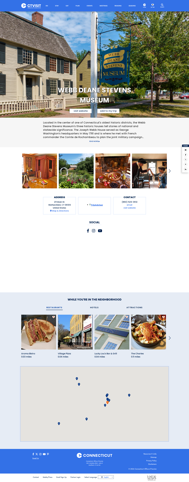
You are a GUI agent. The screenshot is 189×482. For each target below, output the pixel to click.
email (129, 205)
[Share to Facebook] (185, 155)
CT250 (144, 7)
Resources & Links (150, 454)
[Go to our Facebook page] (33, 454)
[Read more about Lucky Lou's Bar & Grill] (111, 333)
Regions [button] (118, 6)
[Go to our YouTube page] (44, 454)
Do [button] (47, 6)
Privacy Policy (151, 460)
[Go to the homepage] (31, 5)
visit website (81, 110)
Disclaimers (152, 464)
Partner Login (75, 477)
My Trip (153, 7)
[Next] (170, 171)
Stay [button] (57, 6)
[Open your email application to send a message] (185, 150)
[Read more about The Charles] (148, 333)
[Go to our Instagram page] (40, 454)
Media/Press (47, 477)
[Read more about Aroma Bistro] (38, 333)
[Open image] (39, 171)
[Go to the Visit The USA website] (151, 477)
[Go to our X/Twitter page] (36, 454)
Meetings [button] (103, 6)
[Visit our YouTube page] (100, 230)
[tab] (54, 307)
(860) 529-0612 (129, 202)
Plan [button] (78, 6)
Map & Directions (60, 210)
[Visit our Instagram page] (93, 230)
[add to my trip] (53, 317)
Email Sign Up (61, 477)
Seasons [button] (132, 6)
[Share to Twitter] (185, 159)
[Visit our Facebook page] (88, 230)
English (106, 477)
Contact (36, 477)
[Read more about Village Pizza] (75, 333)
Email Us (35, 458)
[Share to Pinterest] (185, 164)
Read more (93, 141)
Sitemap (154, 457)
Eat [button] (67, 6)
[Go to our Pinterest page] (48, 454)
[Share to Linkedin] (185, 169)
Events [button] (89, 6)
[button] (107, 399)
